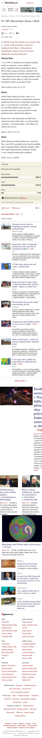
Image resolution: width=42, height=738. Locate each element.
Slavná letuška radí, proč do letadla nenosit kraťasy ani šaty (25, 303)
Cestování (15, 307)
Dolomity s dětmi (7, 680)
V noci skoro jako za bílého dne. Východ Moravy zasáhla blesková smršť (24, 361)
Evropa (14, 346)
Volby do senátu (7, 633)
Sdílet (13, 33)
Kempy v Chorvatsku (8, 665)
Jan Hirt (24, 628)
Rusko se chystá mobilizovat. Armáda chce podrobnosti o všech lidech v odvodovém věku (31, 494)
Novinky (3, 26)
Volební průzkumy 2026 (9, 625)
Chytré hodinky (29, 712)
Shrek (17, 214)
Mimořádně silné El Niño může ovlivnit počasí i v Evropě (21, 545)
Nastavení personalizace (27, 727)
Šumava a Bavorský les (9, 671)
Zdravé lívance (27, 649)
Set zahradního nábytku (28, 699)
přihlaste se (23, 198)
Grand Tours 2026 (28, 636)
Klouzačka (15, 699)
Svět (13, 251)
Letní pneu (33, 709)
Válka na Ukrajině (17, 231)
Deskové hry (11, 712)
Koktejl (14, 326)
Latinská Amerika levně (9, 677)
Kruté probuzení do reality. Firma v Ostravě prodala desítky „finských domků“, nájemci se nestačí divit (25, 284)
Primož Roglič (26, 633)
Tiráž (34, 723)
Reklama (21, 723)
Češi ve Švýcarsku (7, 674)
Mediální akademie (10, 725)
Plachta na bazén (23, 695)
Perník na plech (27, 658)
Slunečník (7, 699)
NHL (3, 658)
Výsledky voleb (6, 628)
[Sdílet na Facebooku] (37, 208)
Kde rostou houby (15, 689)
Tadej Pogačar (26, 631)
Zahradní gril (17, 702)
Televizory (19, 712)
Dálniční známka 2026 (29, 668)
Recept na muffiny (28, 647)
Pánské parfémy (20, 716)
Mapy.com (19, 685)
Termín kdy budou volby (9, 631)
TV (22, 214)
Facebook (8, 723)
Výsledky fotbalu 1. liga (9, 647)
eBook (6, 33)
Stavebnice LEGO (9, 709)
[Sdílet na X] (40, 208)
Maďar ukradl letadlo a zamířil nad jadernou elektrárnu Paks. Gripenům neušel (25, 341)
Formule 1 (5, 655)
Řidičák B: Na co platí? (29, 674)
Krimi (13, 269)
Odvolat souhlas (12, 727)
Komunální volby (7, 636)
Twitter (15, 723)
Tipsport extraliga (7, 649)
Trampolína (34, 695)
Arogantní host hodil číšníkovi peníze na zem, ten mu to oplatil (26, 322)
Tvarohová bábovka (28, 652)
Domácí (14, 289)
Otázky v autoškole (28, 677)
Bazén (14, 695)
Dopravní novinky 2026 (29, 671)
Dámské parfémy (22, 709)
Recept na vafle (27, 655)
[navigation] (2, 3)
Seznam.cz (30, 3)
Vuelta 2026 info (27, 622)
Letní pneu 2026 (27, 665)
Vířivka (25, 702)
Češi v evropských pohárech (20, 692)
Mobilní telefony (28, 705)
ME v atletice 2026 (8, 652)
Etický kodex (22, 725)
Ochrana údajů (32, 725)
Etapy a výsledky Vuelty (29, 625)
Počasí (14, 366)
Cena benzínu (26, 689)
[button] (6, 226)
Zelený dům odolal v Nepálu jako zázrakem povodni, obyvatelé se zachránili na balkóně (24, 246)
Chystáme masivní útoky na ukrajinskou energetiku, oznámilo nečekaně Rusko (24, 226)
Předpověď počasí (30, 685)
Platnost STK (26, 680)
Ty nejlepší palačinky (28, 644)
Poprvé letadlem (7, 668)
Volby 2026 (5, 622)
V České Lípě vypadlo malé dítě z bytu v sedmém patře (24, 265)
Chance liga (5, 644)
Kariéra (28, 723)
